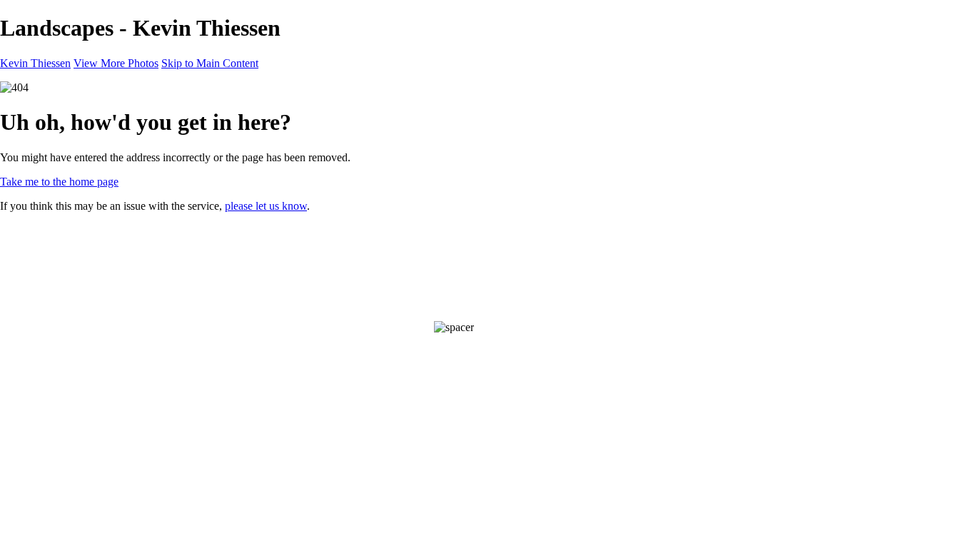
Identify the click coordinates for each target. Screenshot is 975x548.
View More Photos (116, 63)
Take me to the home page (59, 182)
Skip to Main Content (209, 63)
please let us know (266, 206)
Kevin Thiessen (35, 63)
